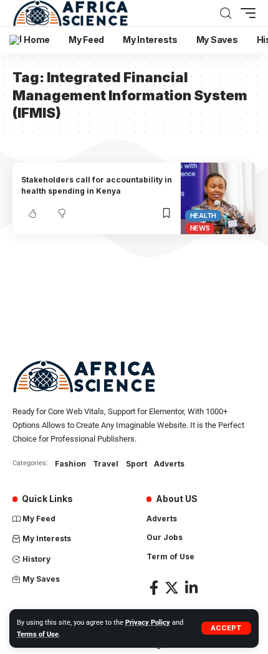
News (200, 228)
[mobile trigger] (245, 13)
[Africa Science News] (70, 13)
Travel (105, 463)
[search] (225, 13)
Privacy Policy (147, 622)
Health (203, 215)
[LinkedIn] (191, 588)
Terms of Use (38, 634)
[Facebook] (153, 588)
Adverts (169, 463)
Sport (136, 463)
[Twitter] (171, 588)
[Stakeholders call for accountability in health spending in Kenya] (218, 198)
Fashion (70, 463)
